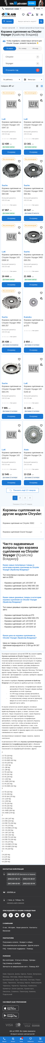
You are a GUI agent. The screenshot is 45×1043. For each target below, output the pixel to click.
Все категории (8, 960)
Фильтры (31, 79)
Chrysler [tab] (10, 57)
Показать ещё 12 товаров (24, 490)
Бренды (32, 960)
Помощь (30, 949)
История (11, 927)
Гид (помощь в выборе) (12, 963)
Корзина (40, 1041)
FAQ (4, 949)
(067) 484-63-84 (14, 883)
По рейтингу (8, 79)
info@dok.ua (11, 892)
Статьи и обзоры (21, 960)
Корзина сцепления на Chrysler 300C (18, 523)
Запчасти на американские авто (15, 967)
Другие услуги (33, 945)
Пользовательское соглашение (15, 945)
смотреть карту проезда (15, 903)
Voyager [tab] (9, 63)
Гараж (21, 1039)
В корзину (11, 152)
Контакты (33, 927)
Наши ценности (22, 927)
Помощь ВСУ (34, 967)
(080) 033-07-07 (13, 874)
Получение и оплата (10, 942)
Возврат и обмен (26, 942)
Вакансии (6, 931)
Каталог (13, 1041)
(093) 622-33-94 (29, 883)
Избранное (31, 1041)
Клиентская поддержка (16, 949)
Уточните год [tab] (12, 70)
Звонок (4, 1041)
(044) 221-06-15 (14, 879)
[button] (8, 21)
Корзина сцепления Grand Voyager (17, 532)
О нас (5, 927)
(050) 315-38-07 (29, 879)
